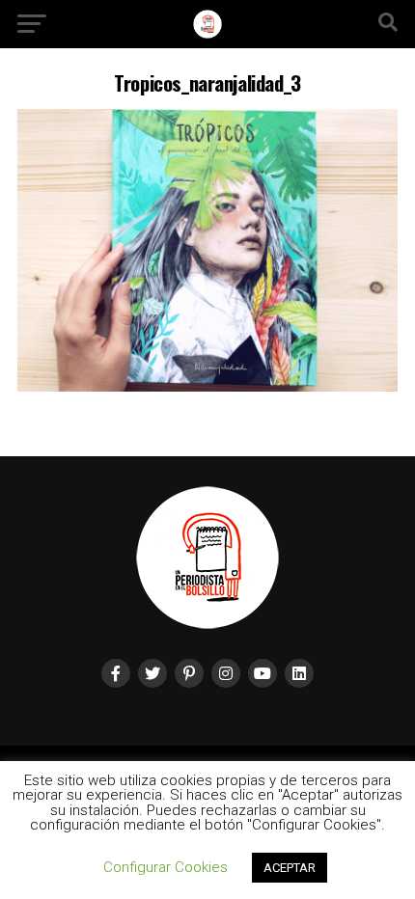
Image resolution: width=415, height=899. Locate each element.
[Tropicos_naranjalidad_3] (207, 386)
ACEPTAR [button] (289, 867)
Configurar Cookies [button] (165, 867)
